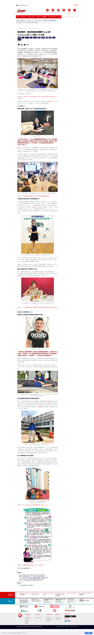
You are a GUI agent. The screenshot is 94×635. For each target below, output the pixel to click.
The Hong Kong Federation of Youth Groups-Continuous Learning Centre (48, 602)
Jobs (63, 16)
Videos (58, 16)
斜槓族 (47, 37)
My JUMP (72, 16)
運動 (40, 406)
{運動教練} (19, 37)
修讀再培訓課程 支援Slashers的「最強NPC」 (34, 565)
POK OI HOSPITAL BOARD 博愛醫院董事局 (84, 594)
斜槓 (50, 101)
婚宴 (36, 271)
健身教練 (39, 37)
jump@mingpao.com (23, 5)
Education (48, 620)
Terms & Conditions (73, 626)
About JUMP (57, 617)
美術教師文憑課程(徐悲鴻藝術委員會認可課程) (60, 600)
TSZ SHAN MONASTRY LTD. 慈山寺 (48, 594)
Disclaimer (67, 626)
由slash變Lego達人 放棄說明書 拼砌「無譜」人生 (35, 505)
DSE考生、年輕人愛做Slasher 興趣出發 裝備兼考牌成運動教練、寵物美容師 (32, 578)
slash (31, 37)
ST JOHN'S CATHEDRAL (71, 593)
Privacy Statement (61, 626)
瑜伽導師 (50, 37)
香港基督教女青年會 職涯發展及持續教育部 (84, 601)
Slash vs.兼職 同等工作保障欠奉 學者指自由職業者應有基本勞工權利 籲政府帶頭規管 (33, 577)
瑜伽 (36, 147)
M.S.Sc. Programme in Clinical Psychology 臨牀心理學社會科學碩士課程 (24, 600)
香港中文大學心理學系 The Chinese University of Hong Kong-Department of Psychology (24, 603)
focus (23, 37)
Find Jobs (27, 619)
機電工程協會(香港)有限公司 (36, 601)
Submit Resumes (28, 617)
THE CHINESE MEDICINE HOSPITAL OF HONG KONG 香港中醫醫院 (60, 594)
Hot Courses (10, 601)
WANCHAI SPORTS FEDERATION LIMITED (35, 594)
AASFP (45, 458)
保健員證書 (81, 599)
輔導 (35, 207)
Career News (23, 16)
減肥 (48, 403)
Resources (27, 621)
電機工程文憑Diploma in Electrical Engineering (35, 600)
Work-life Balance (52, 16)
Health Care (48, 617)
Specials (26, 623)
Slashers (35, 37)
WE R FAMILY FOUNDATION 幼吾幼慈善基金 (24, 594)
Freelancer (27, 37)
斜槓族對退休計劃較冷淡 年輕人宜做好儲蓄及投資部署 (36, 196)
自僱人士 (53, 37)
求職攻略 (44, 16)
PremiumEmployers (11, 594)
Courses (67, 16)
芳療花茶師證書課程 (70, 599)
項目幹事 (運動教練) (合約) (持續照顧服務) (26, 585)
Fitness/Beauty (38, 20)
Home (18, 16)
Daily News (39, 16)
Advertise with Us (38, 617)
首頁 (18, 20)
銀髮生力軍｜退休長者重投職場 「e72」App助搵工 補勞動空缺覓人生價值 (31, 576)
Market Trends (31, 16)
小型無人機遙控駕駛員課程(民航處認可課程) (48, 600)
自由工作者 (19, 39)
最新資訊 (22, 20)
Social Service (49, 619)
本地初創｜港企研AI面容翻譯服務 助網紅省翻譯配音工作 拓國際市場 (30, 580)
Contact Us (57, 619)
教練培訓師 (43, 37)
